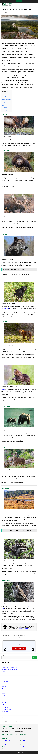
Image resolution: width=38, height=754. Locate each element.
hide (7, 91)
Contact (15, 734)
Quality (3, 734)
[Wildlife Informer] (6, 4)
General (3, 695)
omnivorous (12, 177)
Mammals (3, 700)
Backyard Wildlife (4, 681)
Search (2, 655)
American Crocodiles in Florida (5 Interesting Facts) (13, 637)
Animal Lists (5, 633)
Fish (2, 690)
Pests (2, 704)
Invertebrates (4, 698)
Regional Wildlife (4, 707)
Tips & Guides (4, 713)
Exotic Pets (3, 686)
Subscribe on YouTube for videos (23, 628)
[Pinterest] (21, 1)
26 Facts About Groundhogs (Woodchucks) (10, 672)
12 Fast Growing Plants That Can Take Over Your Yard (12, 665)
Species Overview (5, 711)
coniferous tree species (6, 66)
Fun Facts (3, 691)
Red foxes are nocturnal (6, 348)
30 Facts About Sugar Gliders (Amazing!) (9, 671)
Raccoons (7, 566)
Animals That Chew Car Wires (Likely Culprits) (10, 669)
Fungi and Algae (4, 693)
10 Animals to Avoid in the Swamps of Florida (10, 667)
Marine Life (3, 702)
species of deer (10, 141)
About (7, 734)
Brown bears (4, 433)
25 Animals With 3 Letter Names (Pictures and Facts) (14, 635)
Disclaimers (20, 734)
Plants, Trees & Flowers (6, 706)
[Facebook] (17, 1)
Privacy (25, 734)
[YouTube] (19, 1)
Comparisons (4, 684)
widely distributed (5, 308)
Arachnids (3, 679)
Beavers (3, 389)
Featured (3, 688)
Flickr (14, 256)
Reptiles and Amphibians (6, 709)
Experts (11, 734)
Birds (2, 683)
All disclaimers (31, 7)
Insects (2, 697)
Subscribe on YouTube (19, 648)
